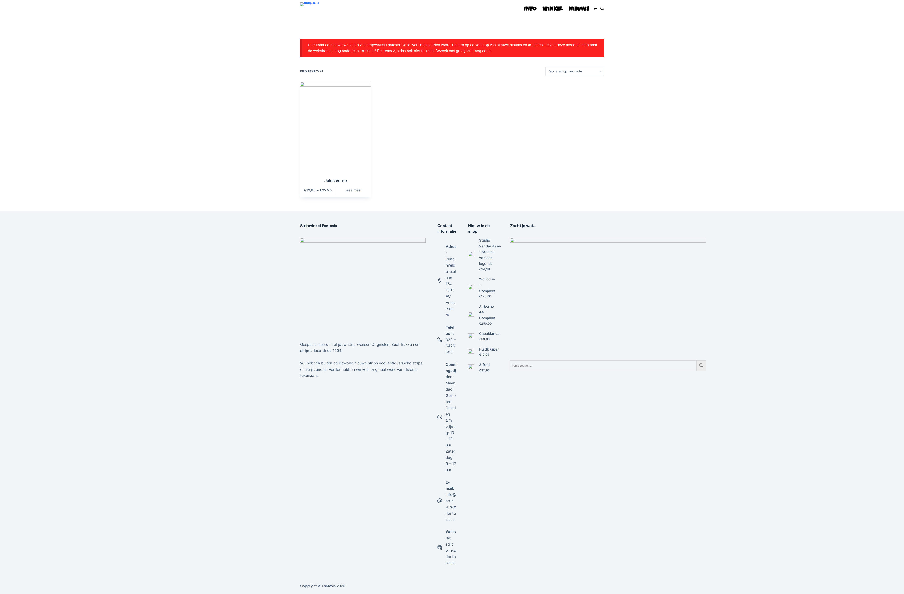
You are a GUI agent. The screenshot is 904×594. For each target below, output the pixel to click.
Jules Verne (335, 180)
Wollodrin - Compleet (487, 285)
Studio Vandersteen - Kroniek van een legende (490, 252)
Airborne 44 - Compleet (487, 312)
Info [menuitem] (530, 9)
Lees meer (353, 190)
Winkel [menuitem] (552, 9)
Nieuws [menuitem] (579, 9)
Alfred (484, 365)
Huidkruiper (489, 349)
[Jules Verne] (335, 127)
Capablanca (489, 333)
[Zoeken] (602, 8)
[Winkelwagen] (594, 8)
